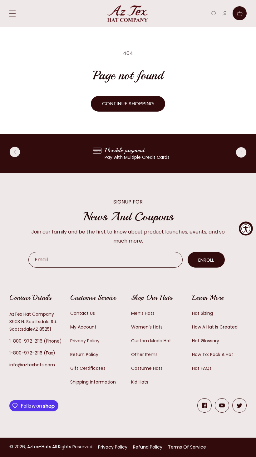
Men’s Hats (143, 313)
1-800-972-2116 (25, 341)
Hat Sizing (202, 313)
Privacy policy (112, 447)
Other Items (144, 354)
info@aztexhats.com (32, 365)
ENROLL (206, 260)
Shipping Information (93, 382)
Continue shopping (128, 103)
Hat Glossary (205, 341)
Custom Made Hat (151, 341)
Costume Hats (147, 368)
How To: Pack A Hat (212, 354)
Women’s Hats (147, 327)
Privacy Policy (85, 341)
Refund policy (147, 447)
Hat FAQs (202, 368)
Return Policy (84, 354)
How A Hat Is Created (215, 327)
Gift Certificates (88, 368)
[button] (213, 13)
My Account (83, 327)
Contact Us (82, 313)
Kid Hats (139, 382)
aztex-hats (39, 447)
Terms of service (187, 447)
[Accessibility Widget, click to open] (246, 229)
